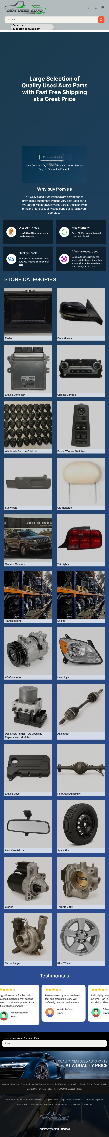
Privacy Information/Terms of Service (37, 1084)
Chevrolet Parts (36, 1100)
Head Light (63, 677)
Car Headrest (64, 507)
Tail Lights (63, 564)
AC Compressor (14, 677)
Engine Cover (12, 793)
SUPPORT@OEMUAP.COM (54, 1129)
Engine (61, 620)
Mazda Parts (23, 1104)
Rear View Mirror (14, 850)
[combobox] (54, 20)
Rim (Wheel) (64, 963)
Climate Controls (66, 394)
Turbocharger (12, 963)
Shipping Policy (45, 1089)
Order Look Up (100, 1084)
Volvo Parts (87, 1104)
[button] (102, 7)
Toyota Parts (74, 1104)
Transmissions (13, 620)
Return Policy (86, 1084)
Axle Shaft (63, 733)
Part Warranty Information (66, 1084)
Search (5, 1084)
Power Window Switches (71, 451)
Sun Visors (11, 507)
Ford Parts (77, 1100)
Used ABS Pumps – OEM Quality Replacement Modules (23, 735)
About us (15, 1084)
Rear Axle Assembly (68, 793)
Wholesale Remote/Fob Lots (21, 451)
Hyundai (99, 1100)
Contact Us (32, 1089)
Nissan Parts (36, 1104)
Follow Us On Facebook (64, 1089)
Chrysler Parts (51, 1100)
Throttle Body (65, 906)
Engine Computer (15, 394)
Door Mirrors (64, 338)
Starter (9, 906)
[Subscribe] (104, 1043)
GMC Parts (89, 1100)
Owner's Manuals (15, 564)
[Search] (101, 19)
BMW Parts (22, 1100)
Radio (8, 338)
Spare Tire (63, 850)
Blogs (79, 1089)
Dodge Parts (65, 1100)
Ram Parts (48, 1104)
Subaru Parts (61, 1104)
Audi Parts (10, 1100)
